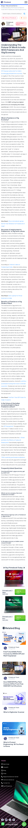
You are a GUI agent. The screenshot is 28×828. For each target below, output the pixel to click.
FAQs (4, 773)
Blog (4, 770)
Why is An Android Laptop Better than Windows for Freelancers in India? (13, 223)
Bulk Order (6, 764)
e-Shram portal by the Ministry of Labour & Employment (13, 440)
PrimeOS (5, 767)
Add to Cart (19, 592)
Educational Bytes (11, 6)
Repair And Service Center (10, 776)
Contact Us (6, 783)
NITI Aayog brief (8, 426)
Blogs (3, 6)
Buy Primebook (7, 786)
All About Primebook (10, 17)
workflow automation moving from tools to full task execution (13, 383)
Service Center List (8, 779)
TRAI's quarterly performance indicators (13, 457)
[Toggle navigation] (25, 2)
